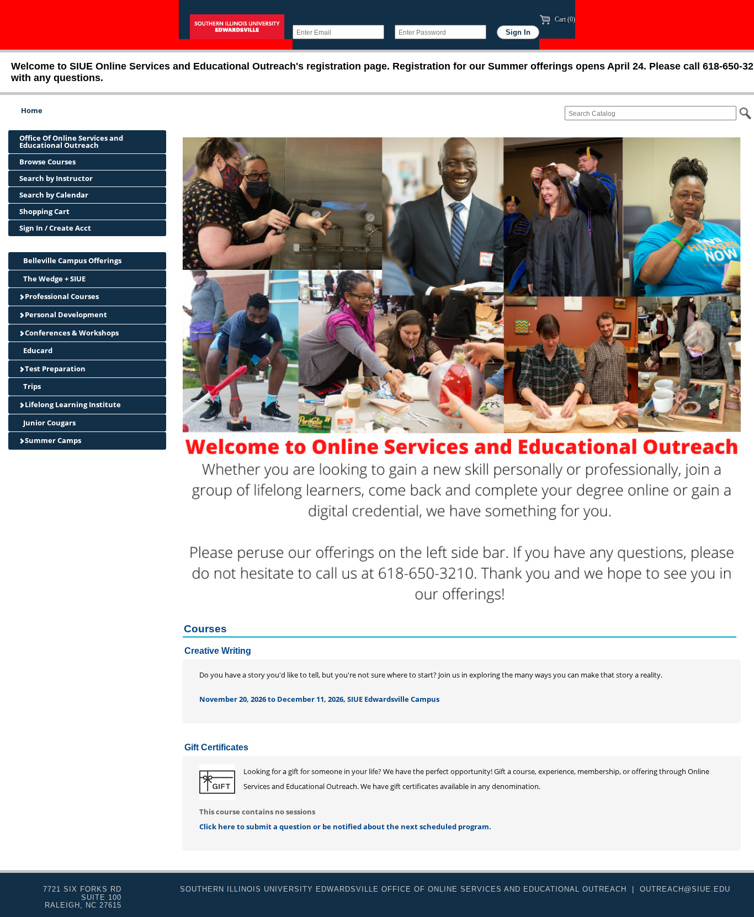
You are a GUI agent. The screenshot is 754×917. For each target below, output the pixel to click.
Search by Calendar (53, 195)
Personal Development (65, 314)
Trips (31, 386)
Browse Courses (47, 162)
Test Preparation (54, 369)
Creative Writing (217, 650)
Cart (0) (564, 19)
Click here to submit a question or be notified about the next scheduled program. (345, 826)
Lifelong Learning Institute (72, 404)
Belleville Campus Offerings (71, 260)
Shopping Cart (44, 211)
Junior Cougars (49, 423)
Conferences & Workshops (71, 333)
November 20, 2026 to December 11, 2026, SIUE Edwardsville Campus (319, 699)
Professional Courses (61, 296)
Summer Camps (52, 440)
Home (32, 110)
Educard (37, 350)
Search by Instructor (56, 178)
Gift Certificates (216, 747)
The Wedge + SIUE (54, 279)
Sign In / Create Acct (55, 228)
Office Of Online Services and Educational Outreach (71, 141)
